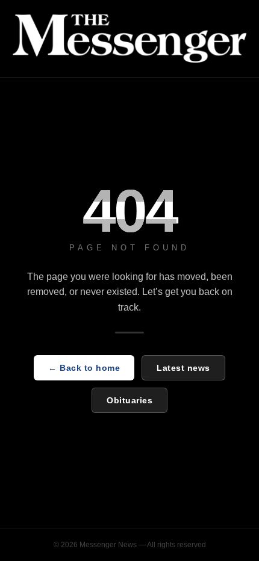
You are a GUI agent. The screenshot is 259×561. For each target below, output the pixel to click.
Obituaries (129, 400)
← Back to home (84, 368)
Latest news (183, 368)
